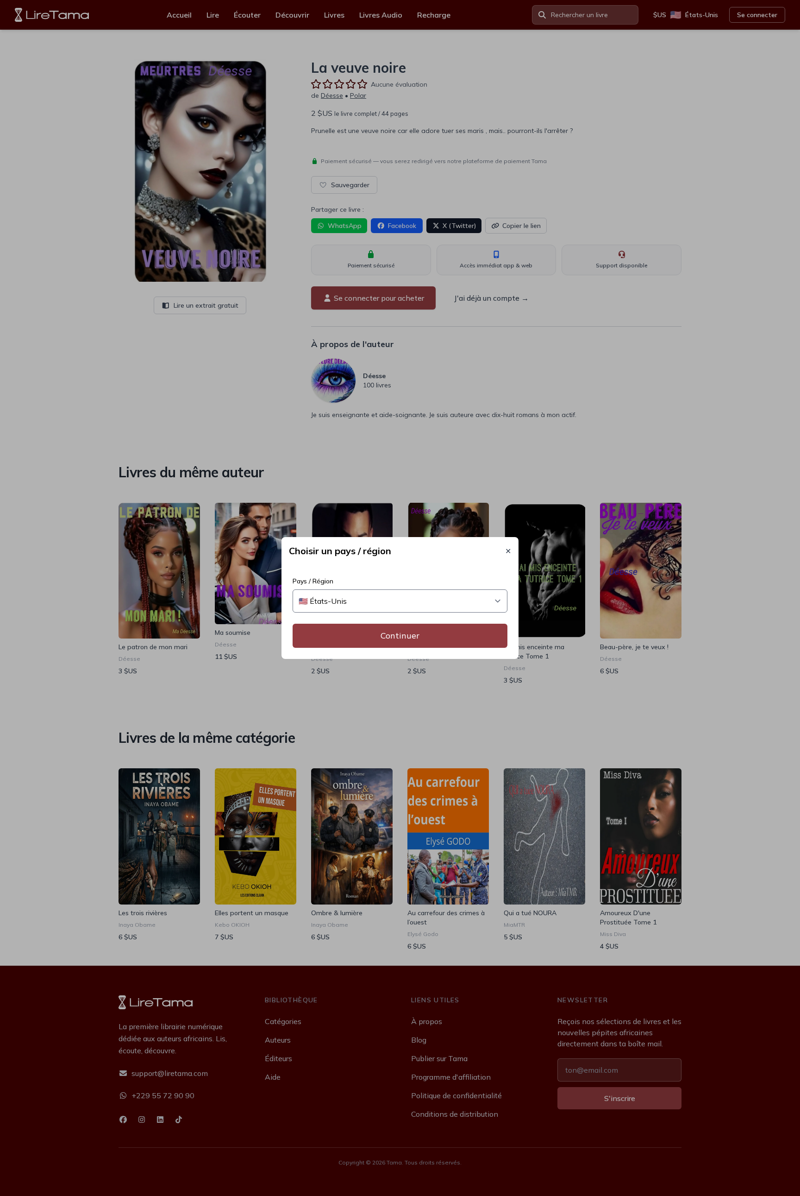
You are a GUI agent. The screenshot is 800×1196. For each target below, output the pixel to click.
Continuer (400, 635)
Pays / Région (313, 581)
